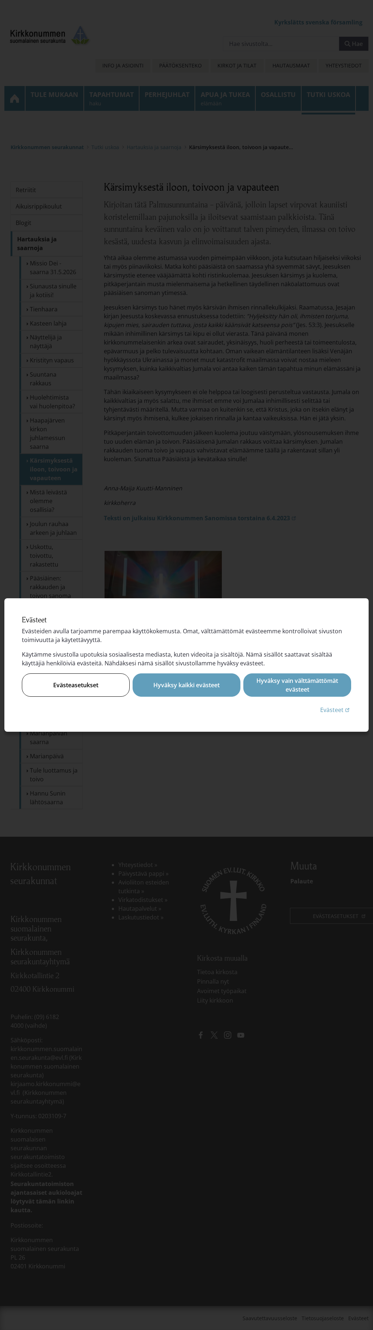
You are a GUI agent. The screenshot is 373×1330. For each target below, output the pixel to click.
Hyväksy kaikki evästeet (186, 685)
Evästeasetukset (75, 685)
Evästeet (335, 709)
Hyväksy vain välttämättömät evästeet (297, 685)
